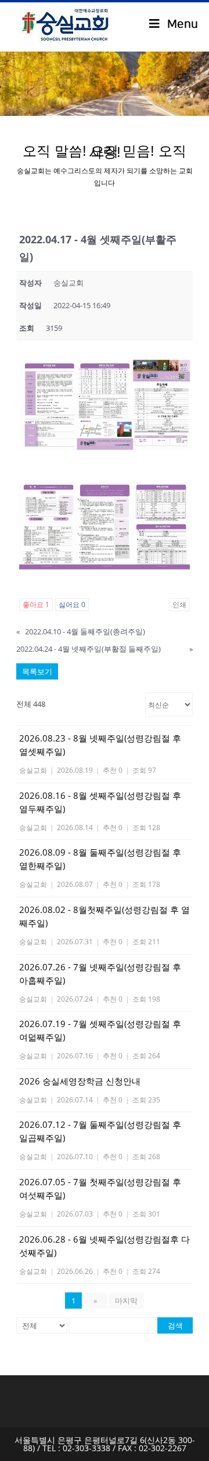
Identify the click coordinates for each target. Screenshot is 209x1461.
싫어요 (72, 604)
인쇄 (179, 604)
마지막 (126, 1300)
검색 (175, 1325)
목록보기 (37, 671)
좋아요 (36, 604)
